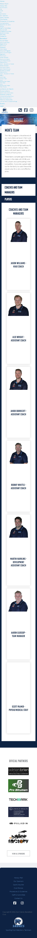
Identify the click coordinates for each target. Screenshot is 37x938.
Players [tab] (8, 199)
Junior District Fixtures (5, 60)
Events (2, 103)
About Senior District (5, 67)
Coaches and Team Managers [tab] (13, 190)
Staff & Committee (5, 28)
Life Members (3, 14)
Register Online (3, 44)
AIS (1, 12)
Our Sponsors (4, 15)
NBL (1, 9)
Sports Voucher (4, 17)
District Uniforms (5, 91)
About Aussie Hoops (4, 42)
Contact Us (3, 36)
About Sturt (4, 3)
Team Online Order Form (6, 98)
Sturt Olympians (3, 7)
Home (2, 1)
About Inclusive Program (5, 52)
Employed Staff (3, 30)
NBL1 (1, 75)
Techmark (27, 930)
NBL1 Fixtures (3, 87)
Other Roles (2, 34)
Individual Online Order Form (7, 96)
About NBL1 (3, 77)
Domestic (3, 47)
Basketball (3, 38)
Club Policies (4, 19)
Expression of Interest (5, 70)
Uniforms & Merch (6, 89)
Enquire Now (3, 45)
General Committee (4, 33)
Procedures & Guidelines (7, 21)
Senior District (4, 66)
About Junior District (5, 59)
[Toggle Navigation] (18, 875)
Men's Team (2, 82)
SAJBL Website (3, 49)
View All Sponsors (18, 854)
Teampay (2, 26)
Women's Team (3, 78)
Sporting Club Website (14, 930)
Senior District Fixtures (5, 69)
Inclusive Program (5, 51)
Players (1, 80)
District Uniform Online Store (6, 93)
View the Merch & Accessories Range (8, 101)
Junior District (4, 57)
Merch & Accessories (6, 100)
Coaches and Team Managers (5, 81)
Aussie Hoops (4, 41)
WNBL (1, 10)
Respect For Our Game (5, 24)
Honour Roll (3, 6)
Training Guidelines (4, 23)
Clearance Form (3, 62)
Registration (2, 54)
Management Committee (5, 31)
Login (2, 106)
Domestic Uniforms (5, 94)
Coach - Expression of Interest (7, 64)
